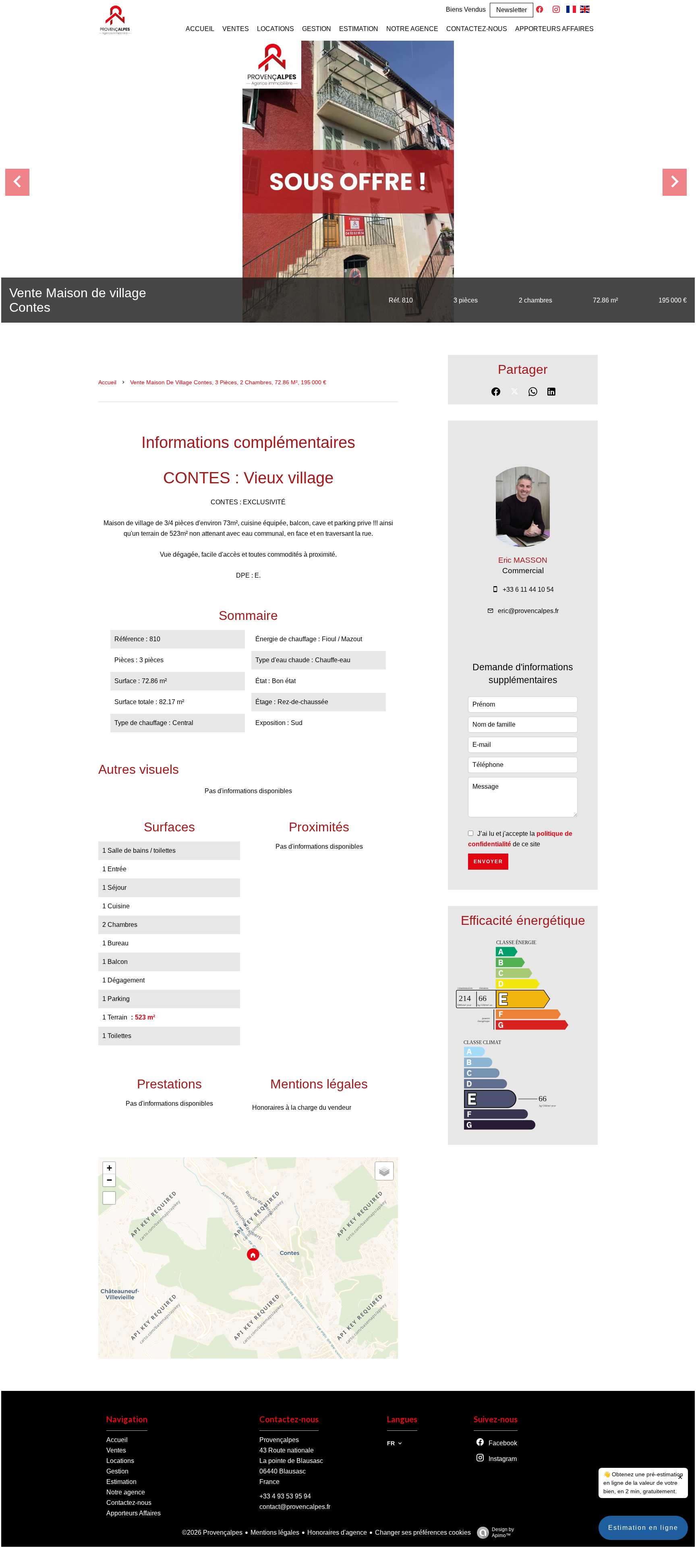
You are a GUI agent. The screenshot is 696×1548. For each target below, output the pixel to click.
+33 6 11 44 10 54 (528, 589)
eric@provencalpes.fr (528, 610)
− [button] (109, 1180)
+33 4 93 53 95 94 (285, 1496)
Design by (503, 1532)
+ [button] (109, 1168)
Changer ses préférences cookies (423, 1532)
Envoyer (488, 861)
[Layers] (384, 1171)
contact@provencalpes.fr (294, 1506)
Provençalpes (279, 1439)
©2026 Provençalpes (212, 1532)
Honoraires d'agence (337, 1532)
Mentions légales (275, 1532)
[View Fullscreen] (109, 1198)
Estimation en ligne (643, 1527)
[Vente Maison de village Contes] (348, 182)
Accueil (107, 382)
